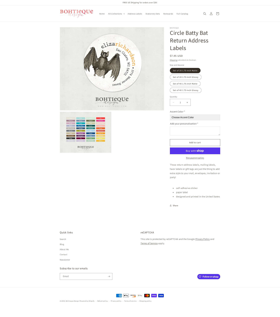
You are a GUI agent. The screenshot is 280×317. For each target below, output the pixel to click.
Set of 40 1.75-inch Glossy (185, 90)
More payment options (195, 158)
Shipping (173, 60)
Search (63, 239)
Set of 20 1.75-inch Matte (185, 70)
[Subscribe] (109, 276)
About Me (64, 249)
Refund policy (102, 301)
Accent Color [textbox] (177, 111)
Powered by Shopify (87, 301)
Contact (63, 254)
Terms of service (130, 301)
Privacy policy (116, 301)
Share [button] (175, 205)
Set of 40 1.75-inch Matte (185, 83)
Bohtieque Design (72, 301)
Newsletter (65, 259)
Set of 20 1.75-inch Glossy (185, 77)
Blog (62, 244)
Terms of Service (149, 243)
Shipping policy (145, 301)
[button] (116, 14)
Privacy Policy (202, 239)
